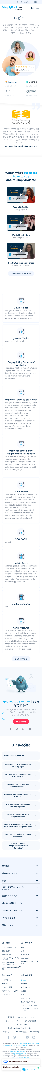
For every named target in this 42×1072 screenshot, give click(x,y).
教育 (4, 881)
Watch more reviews (20, 274)
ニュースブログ (26, 998)
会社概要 (24, 983)
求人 (22, 994)
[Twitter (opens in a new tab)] (14, 1037)
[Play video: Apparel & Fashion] (21, 195)
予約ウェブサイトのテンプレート (10, 959)
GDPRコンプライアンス (25, 1017)
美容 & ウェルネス (9, 873)
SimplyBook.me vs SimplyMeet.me (9, 963)
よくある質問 (7, 987)
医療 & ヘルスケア (9, 896)
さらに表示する (21, 659)
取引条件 (11, 1017)
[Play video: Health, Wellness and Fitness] (21, 251)
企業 (22, 951)
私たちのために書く (28, 1002)
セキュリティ (7, 1032)
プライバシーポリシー (14, 1021)
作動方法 (5, 983)
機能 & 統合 (6, 951)
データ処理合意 (30, 1021)
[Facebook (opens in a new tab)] (8, 1037)
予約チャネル (7, 955)
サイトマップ (7, 994)
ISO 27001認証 (21, 1032)
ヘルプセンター (7, 980)
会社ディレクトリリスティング (29, 962)
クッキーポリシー (21, 1024)
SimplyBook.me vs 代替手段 (11, 968)
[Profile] (32, 8)
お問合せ (22, 721)
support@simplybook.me (17, 1052)
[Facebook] (10, 729)
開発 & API (25, 958)
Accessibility (34, 1032)
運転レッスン (7, 925)
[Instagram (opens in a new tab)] (33, 1037)
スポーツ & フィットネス (12, 910)
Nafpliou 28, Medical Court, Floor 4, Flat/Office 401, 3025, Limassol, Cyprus (21, 1044)
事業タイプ (25, 955)
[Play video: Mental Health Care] (21, 223)
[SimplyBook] (12, 7)
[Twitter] (17, 729)
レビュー (24, 980)
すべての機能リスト (9, 947)
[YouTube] (30, 729)
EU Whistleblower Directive (20, 1058)
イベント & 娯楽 (8, 918)
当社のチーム (25, 987)
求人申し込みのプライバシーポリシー (21, 1028)
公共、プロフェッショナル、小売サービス (14, 888)
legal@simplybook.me (20, 1054)
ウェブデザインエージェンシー (29, 1009)
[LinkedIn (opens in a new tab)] (21, 1037)
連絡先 (23, 991)
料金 (22, 947)
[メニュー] (38, 7)
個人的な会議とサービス (12, 903)
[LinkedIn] (23, 729)
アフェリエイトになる (29, 1005)
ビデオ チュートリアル (10, 991)
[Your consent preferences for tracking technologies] (38, 1068)
